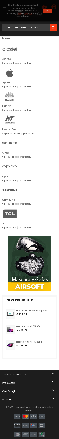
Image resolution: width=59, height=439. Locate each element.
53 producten (9, 133)
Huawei (7, 106)
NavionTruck (10, 129)
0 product (7, 63)
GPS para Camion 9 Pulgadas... (32, 310)
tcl (4, 223)
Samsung (8, 200)
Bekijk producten (22, 63)
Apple (6, 82)
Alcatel (6, 59)
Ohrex (6, 153)
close (47, 10)
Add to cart (19, 318)
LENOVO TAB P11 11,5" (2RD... (29, 326)
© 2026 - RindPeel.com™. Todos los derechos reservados (29, 409)
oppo (6, 176)
